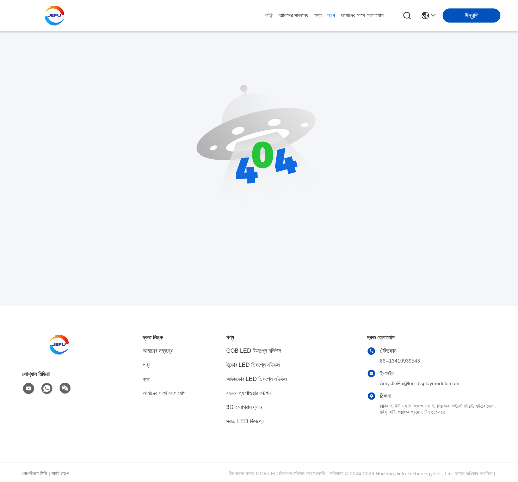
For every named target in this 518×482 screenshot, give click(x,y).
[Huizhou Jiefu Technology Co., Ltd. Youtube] (28, 388)
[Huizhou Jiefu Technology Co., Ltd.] (56, 15)
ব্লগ (331, 15)
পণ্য (318, 15)
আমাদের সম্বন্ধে (293, 15)
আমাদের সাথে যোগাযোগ (362, 15)
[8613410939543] (47, 388)
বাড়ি (269, 15)
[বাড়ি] (61, 353)
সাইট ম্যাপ (60, 473)
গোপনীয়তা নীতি (34, 473)
